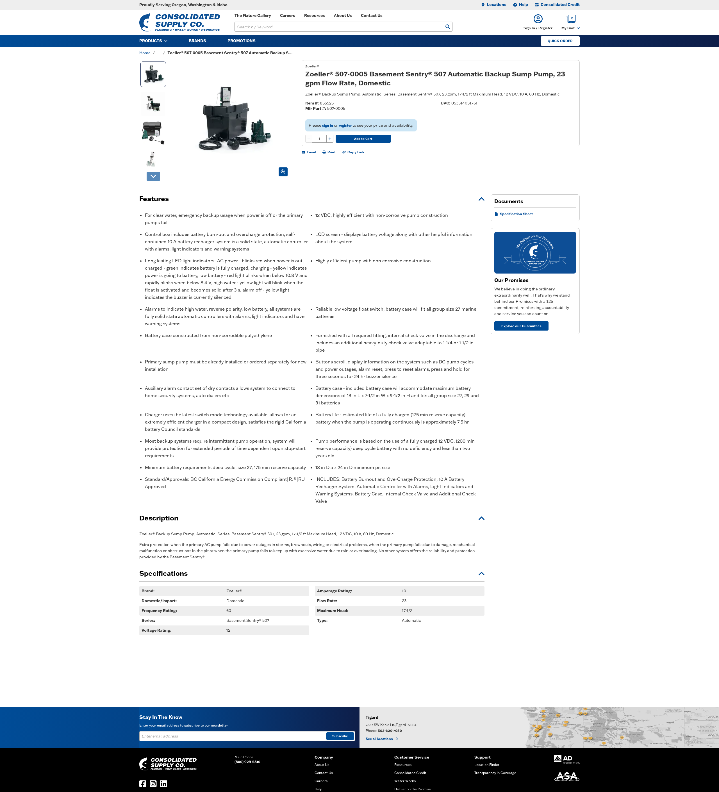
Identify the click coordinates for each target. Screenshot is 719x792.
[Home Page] (179, 22)
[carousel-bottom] (153, 176)
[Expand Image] (283, 171)
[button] (538, 22)
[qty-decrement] (309, 138)
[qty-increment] (329, 138)
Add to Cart (363, 139)
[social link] (142, 784)
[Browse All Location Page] (539, 727)
